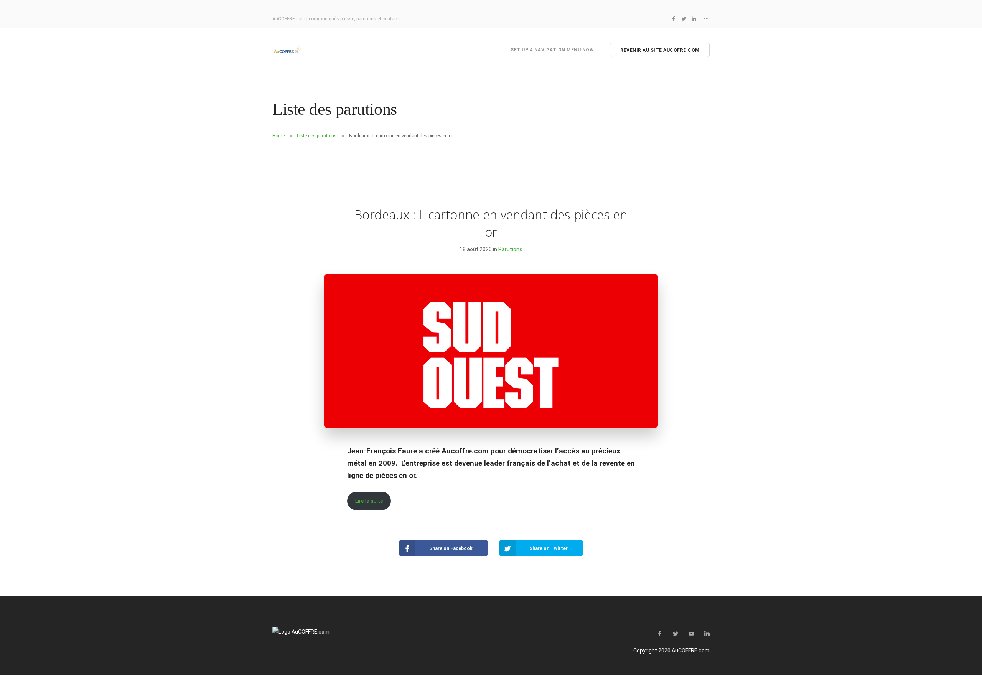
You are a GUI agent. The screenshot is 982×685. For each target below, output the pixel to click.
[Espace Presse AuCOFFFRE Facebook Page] (673, 18)
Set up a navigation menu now (552, 50)
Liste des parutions (317, 135)
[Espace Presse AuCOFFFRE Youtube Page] (691, 634)
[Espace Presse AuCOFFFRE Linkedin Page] (694, 18)
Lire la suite (369, 501)
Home (278, 135)
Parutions (510, 249)
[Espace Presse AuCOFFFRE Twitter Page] (684, 18)
